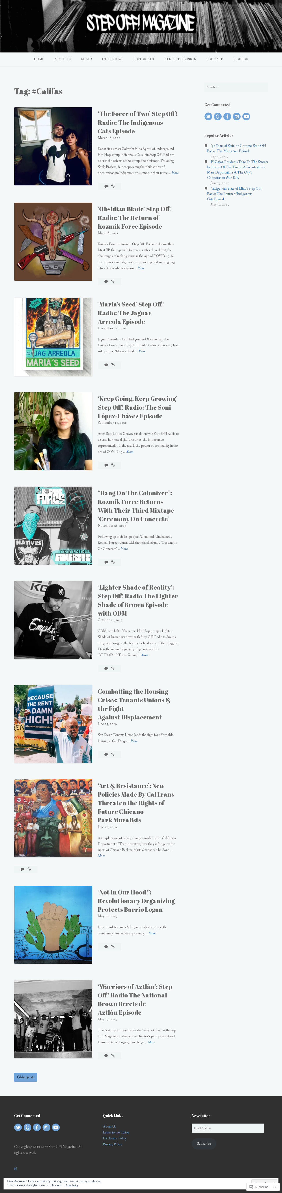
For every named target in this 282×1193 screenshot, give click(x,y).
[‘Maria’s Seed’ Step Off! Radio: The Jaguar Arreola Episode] (113, 365)
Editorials (143, 59)
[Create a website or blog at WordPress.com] (15, 1169)
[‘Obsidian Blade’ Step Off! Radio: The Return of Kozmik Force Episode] (113, 281)
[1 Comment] (106, 562)
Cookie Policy (71, 1185)
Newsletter (201, 1115)
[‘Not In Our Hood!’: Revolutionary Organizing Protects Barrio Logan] (113, 947)
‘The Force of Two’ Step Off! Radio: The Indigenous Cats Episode (138, 122)
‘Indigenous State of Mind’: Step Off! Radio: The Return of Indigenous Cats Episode (234, 194)
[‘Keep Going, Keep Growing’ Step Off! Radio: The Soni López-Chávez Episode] (113, 465)
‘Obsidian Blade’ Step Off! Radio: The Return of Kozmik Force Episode (135, 217)
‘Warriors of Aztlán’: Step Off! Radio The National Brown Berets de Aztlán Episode (135, 999)
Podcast (214, 59)
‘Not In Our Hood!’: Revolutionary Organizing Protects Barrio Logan (136, 900)
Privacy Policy (112, 1144)
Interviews (112, 59)
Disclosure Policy (115, 1138)
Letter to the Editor (116, 1132)
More (174, 173)
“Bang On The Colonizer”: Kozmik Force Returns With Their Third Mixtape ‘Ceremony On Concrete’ (136, 506)
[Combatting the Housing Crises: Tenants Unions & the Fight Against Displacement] (113, 754)
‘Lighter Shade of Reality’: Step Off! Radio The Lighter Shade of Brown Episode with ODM (138, 600)
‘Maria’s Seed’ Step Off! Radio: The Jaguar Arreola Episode (131, 312)
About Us (62, 59)
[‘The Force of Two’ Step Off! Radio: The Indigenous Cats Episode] (113, 186)
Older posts (25, 1077)
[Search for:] (236, 87)
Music (86, 59)
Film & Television (180, 59)
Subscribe (204, 1143)
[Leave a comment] (106, 186)
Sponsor (240, 59)
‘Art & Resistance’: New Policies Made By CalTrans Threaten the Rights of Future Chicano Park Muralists (136, 802)
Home (39, 59)
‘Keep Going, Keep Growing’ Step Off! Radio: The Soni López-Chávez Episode (138, 407)
